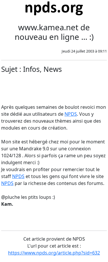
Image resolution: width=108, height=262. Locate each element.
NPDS (71, 114)
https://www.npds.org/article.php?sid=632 (54, 253)
